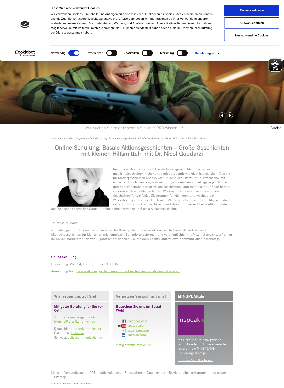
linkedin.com (137, 335)
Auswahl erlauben (252, 22)
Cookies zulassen (252, 10)
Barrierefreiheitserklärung (187, 373)
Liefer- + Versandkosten (68, 373)
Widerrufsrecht (110, 373)
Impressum (218, 373)
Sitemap (60, 377)
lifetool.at (77, 333)
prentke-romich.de (87, 329)
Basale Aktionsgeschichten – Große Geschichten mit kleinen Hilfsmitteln (128, 271)
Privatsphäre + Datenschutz (145, 373)
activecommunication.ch (85, 337)
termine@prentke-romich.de (74, 321)
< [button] (222, 115)
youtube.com (137, 325)
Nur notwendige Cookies (252, 35)
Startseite (56, 138)
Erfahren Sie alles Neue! (195, 360)
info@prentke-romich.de (133, 345)
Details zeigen (204, 53)
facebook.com (137, 321)
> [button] (230, 115)
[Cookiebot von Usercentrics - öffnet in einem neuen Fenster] (25, 53)
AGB (92, 373)
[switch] (111, 53)
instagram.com (138, 330)
